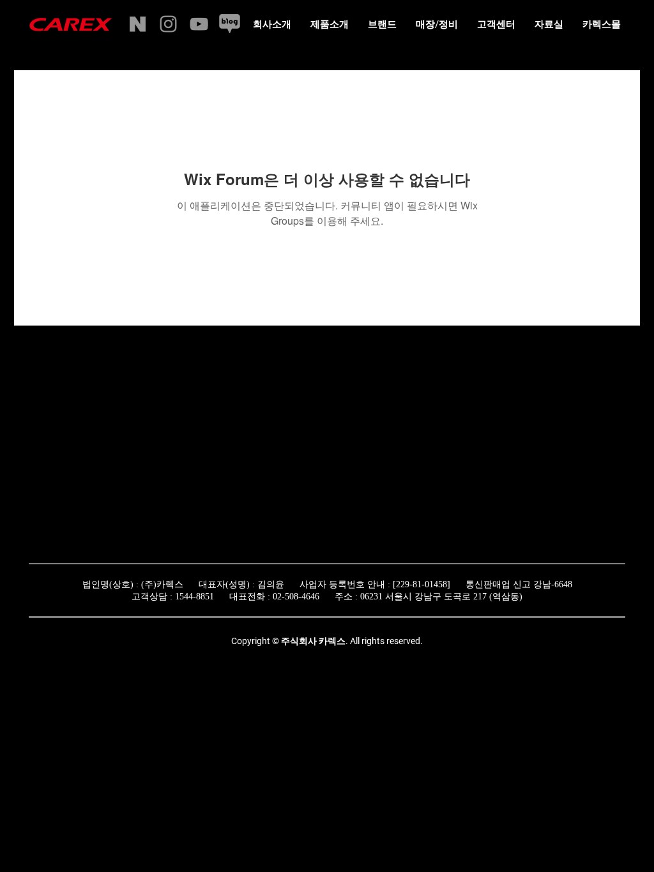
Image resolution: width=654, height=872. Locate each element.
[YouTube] (199, 24)
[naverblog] (229, 24)
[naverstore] (137, 24)
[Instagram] (168, 24)
